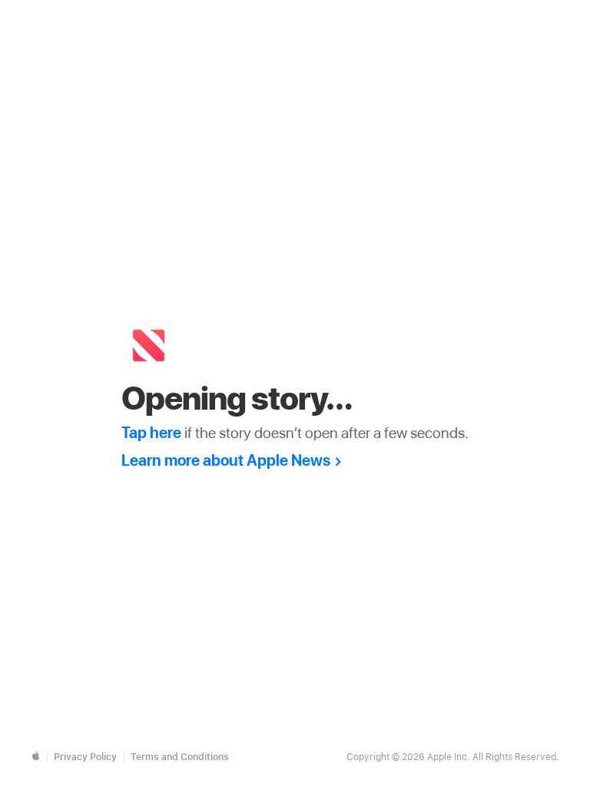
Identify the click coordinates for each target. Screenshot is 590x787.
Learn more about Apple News (225, 460)
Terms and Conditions (180, 757)
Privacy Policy (85, 757)
